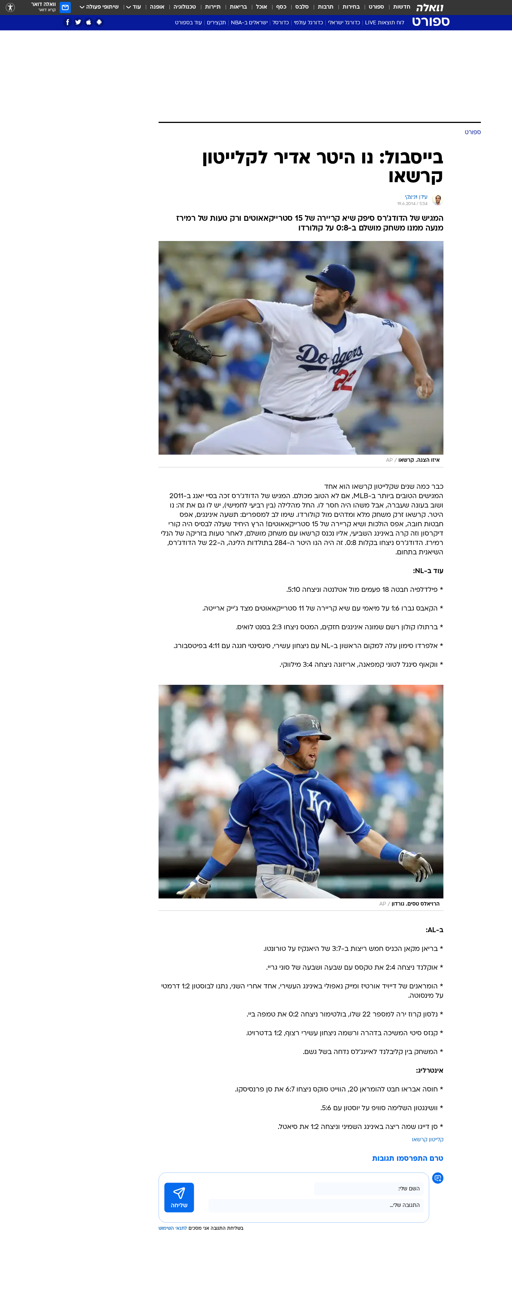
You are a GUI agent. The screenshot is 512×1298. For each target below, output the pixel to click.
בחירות (351, 7)
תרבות (326, 7)
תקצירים (216, 23)
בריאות (238, 7)
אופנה (157, 7)
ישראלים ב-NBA (249, 23)
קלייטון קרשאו (427, 1140)
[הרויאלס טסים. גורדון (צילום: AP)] (301, 798)
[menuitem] (397, 7)
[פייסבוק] (67, 22)
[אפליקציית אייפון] (88, 22)
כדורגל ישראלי (344, 23)
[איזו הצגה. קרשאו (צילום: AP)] (301, 354)
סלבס (302, 7)
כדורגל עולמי (308, 23)
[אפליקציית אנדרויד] (99, 22)
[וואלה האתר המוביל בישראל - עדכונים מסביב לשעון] (429, 7)
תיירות (213, 7)
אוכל (261, 7)
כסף (281, 7)
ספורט (376, 7)
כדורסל (280, 23)
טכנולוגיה (185, 7)
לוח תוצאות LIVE (384, 23)
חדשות (401, 7)
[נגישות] (10, 7)
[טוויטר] (78, 22)
